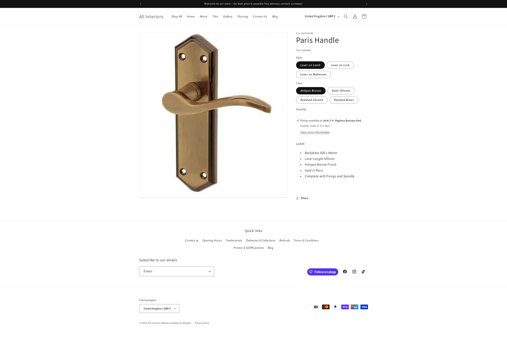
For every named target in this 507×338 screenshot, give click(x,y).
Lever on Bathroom (313, 74)
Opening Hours (212, 240)
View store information (315, 132)
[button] (345, 16)
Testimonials (234, 240)
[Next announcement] (366, 4)
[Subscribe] (209, 271)
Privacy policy (202, 323)
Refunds (284, 240)
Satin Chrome (341, 90)
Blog (271, 248)
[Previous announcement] (140, 4)
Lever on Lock (340, 65)
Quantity (301, 109)
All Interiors (154, 323)
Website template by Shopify (176, 323)
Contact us (192, 240)
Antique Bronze (310, 90)
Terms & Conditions (306, 240)
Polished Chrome (311, 100)
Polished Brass (344, 100)
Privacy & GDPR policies (248, 248)
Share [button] (304, 198)
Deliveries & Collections (261, 240)
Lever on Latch (310, 65)
